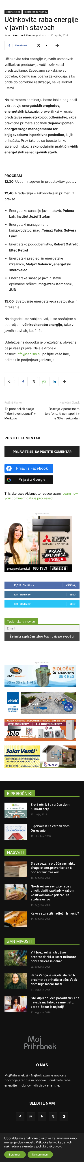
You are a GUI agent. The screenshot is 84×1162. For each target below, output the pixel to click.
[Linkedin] (54, 381)
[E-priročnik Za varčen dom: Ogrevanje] (15, 832)
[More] (57, 45)
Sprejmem (15, 1154)
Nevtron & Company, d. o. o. (30, 35)
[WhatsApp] (43, 381)
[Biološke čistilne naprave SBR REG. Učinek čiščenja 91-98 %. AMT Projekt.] (40, 689)
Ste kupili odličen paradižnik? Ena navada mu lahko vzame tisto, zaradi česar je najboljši (55, 1002)
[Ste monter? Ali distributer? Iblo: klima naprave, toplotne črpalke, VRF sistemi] (40, 743)
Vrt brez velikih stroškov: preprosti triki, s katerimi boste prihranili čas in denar (53, 957)
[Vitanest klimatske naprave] (38, 571)
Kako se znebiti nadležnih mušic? (55, 913)
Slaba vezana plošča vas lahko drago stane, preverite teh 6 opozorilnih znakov (53, 868)
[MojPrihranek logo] (42, 1042)
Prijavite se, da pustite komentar (42, 451)
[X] (33, 381)
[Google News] (64, 1116)
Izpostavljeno (13, 11)
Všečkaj (71, 585)
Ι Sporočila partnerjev (35, 11)
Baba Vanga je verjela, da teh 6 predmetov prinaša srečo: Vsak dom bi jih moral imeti (54, 979)
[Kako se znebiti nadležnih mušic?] (15, 919)
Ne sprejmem (40, 1154)
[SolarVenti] (40, 770)
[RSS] (42, 1116)
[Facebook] (23, 381)
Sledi (73, 594)
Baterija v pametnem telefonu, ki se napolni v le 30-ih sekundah (62, 413)
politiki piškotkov (48, 1146)
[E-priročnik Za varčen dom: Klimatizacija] (15, 810)
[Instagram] (31, 1116)
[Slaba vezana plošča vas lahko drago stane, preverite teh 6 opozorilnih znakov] (15, 869)
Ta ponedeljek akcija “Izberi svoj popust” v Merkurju (20, 413)
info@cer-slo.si (29, 354)
